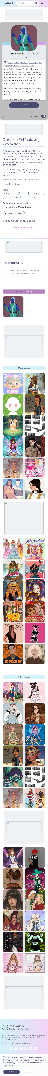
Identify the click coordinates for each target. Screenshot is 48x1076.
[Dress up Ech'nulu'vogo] (13, 306)
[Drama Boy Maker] (13, 755)
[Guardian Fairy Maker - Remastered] (35, 734)
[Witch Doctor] (13, 798)
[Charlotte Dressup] (35, 692)
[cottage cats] (13, 878)
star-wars (33, 62)
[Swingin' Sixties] (35, 489)
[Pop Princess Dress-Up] (13, 963)
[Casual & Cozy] (13, 734)
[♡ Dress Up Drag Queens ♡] (35, 569)
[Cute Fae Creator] (35, 921)
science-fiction (27, 65)
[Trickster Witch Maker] (35, 878)
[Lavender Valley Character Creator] (13, 942)
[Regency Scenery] (35, 383)
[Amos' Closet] (35, 713)
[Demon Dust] (35, 633)
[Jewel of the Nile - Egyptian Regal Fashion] (13, 590)
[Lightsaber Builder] (35, 777)
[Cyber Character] (13, 777)
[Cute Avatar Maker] (35, 548)
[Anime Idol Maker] (13, 857)
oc (40, 62)
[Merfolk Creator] (13, 489)
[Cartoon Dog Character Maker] (13, 425)
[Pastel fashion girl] (35, 963)
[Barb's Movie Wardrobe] (35, 468)
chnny (26, 58)
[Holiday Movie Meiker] (35, 899)
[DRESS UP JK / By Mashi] (13, 654)
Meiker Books (24, 207)
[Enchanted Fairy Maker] (13, 446)
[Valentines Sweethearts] (35, 611)
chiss (17, 62)
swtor (10, 62)
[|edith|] (13, 713)
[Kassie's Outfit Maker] (35, 798)
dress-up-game (12, 65)
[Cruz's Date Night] (13, 633)
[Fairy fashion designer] (13, 548)
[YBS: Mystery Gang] (13, 611)
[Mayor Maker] (13, 404)
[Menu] (42, 3)
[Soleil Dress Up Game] (13, 899)
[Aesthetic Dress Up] (35, 857)
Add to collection (14, 214)
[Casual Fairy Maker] (13, 692)
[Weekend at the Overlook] (35, 446)
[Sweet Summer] (13, 569)
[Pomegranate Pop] (13, 921)
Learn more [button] (8, 1066)
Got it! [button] (11, 1072)
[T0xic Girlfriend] (35, 942)
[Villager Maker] (13, 383)
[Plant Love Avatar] (35, 654)
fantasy (24, 62)
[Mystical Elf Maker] (35, 755)
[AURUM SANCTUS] (35, 590)
